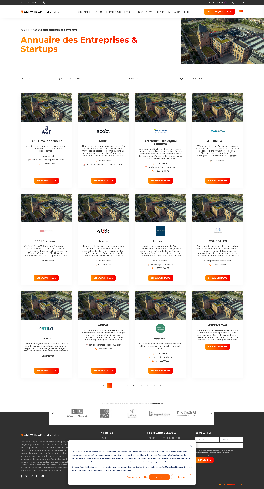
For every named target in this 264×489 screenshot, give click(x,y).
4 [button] (128, 385)
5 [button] (133, 385)
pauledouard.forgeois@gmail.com (105, 345)
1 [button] (109, 385)
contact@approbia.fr (162, 357)
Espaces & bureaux (118, 12)
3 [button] (122, 385)
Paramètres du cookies (137, 477)
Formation (163, 12)
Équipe (105, 438)
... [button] (138, 385)
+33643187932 (48, 163)
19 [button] (154, 385)
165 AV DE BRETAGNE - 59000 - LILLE (105, 164)
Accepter (160, 477)
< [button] (103, 385)
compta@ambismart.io (162, 264)
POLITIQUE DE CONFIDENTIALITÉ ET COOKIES (165, 439)
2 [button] (115, 385)
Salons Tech (181, 12)
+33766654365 (105, 348)
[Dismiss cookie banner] (191, 446)
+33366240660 (162, 361)
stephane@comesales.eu (219, 261)
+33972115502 (162, 171)
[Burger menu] (241, 11)
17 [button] (142, 385)
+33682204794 (219, 264)
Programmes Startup (89, 12)
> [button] (160, 385)
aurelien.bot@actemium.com (162, 167)
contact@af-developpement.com (48, 160)
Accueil (25, 30)
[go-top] (240, 484)
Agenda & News (143, 12)
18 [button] (148, 385)
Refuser (181, 477)
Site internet (48, 156)
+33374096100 (105, 264)
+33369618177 (162, 268)
